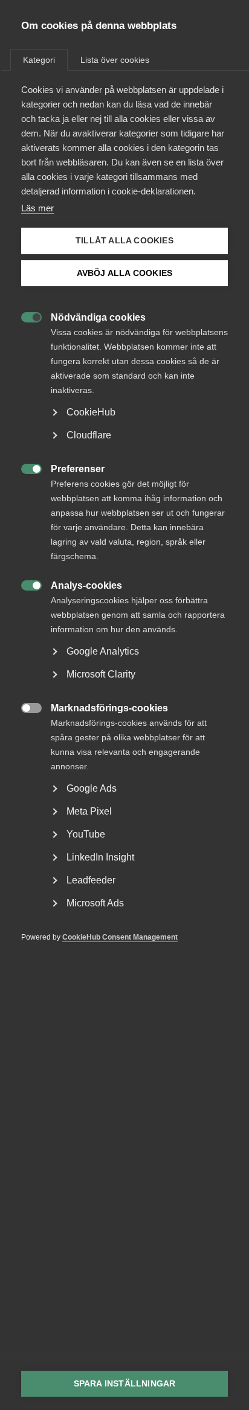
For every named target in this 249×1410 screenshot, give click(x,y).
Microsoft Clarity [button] (100, 674)
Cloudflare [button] (88, 435)
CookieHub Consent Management (120, 937)
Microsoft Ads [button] (95, 903)
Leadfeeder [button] (90, 880)
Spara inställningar (125, 1383)
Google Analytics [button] (102, 651)
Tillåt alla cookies (124, 240)
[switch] (25, 316)
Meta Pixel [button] (89, 811)
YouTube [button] (85, 834)
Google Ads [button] (91, 788)
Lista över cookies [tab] (114, 60)
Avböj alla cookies (125, 273)
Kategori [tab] (39, 60)
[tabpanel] (124, 532)
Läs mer (37, 208)
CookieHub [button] (90, 412)
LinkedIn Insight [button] (100, 857)
